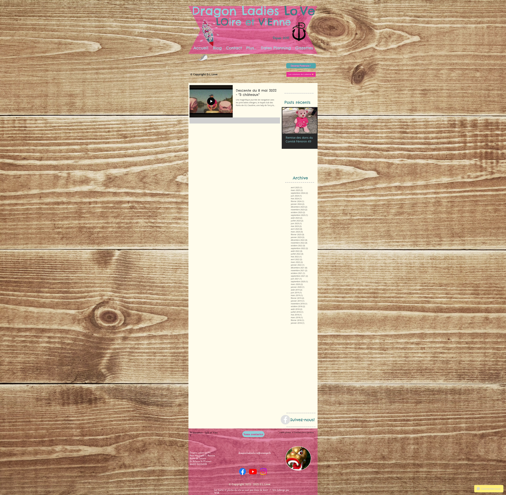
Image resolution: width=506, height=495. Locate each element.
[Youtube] (252, 471)
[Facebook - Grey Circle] (285, 419)
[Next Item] (313, 121)
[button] (251, 48)
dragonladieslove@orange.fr (254, 453)
